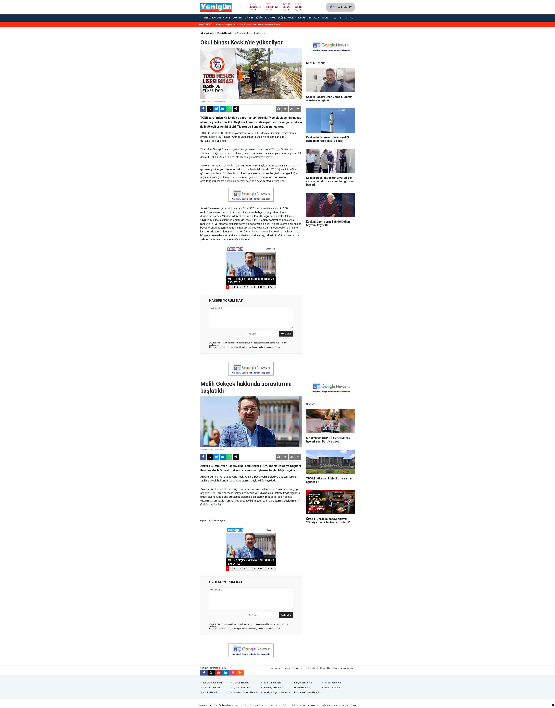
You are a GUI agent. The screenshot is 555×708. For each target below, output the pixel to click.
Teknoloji (313, 17)
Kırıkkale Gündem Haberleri (307, 692)
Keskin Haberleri (225, 33)
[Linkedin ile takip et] (225, 673)
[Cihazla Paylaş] (236, 109)
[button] (285, 109)
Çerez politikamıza (341, 705)
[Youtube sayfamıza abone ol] (218, 673)
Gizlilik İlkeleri (310, 668)
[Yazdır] (279, 109)
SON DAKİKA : (206, 24)
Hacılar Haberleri (332, 687)
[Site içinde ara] (351, 18)
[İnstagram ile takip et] (335, 18)
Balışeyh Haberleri (303, 682)
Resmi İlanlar (212, 17)
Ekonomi (270, 17)
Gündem (237, 17)
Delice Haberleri (302, 687)
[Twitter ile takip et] (346, 18)
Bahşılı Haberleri (332, 682)
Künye (287, 668)
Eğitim (259, 17)
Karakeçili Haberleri (273, 687)
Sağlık (282, 17)
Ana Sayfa (209, 33)
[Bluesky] (216, 109)
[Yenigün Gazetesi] (216, 7)
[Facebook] (203, 109)
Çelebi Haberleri (242, 687)
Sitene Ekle (325, 668)
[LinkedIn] (223, 109)
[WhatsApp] (229, 109)
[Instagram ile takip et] (232, 673)
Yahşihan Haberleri (273, 682)
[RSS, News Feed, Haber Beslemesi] (240, 673)
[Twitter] (210, 109)
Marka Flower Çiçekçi (343, 668)
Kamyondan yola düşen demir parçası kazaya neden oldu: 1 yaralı (248, 24)
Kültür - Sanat (296, 17)
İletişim (296, 668)
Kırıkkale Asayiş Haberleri (246, 692)
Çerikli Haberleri (211, 692)
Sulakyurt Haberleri (212, 687)
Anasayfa (275, 668)
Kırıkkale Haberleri (212, 682)
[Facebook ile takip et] (340, 18)
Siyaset (249, 17)
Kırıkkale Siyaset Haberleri (277, 692)
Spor (325, 17)
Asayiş (227, 17)
